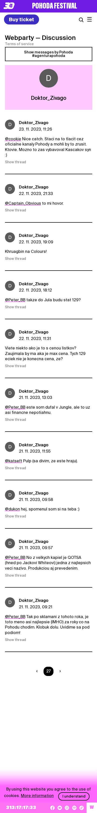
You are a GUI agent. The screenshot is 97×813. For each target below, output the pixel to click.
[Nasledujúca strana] (59, 671)
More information (37, 795)
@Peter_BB (15, 300)
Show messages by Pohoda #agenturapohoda (48, 54)
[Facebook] (52, 808)
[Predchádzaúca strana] (38, 671)
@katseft (13, 461)
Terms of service (19, 44)
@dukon (12, 509)
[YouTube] (59, 808)
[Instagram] (67, 808)
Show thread (15, 162)
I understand (74, 796)
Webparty (19, 37)
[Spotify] (74, 808)
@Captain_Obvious (23, 203)
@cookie (13, 139)
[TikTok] (81, 808)
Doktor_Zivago (33, 122)
